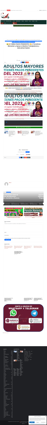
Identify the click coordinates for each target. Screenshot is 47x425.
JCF (4, 387)
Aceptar (32, 422)
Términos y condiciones (24, 422)
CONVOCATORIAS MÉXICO (23, 421)
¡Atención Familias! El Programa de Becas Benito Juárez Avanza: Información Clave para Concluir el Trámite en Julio (28, 299)
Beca (29, 352)
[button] (45, 416)
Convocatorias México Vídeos (12, 39)
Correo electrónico (6, 235)
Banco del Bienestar (6, 357)
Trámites (5, 416)
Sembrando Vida (5, 405)
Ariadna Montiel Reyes (6, 354)
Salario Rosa (5, 403)
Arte (4, 355)
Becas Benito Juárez (6, 359)
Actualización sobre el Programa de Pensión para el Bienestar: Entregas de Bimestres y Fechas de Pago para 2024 (38, 299)
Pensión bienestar (26, 358)
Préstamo (5, 400)
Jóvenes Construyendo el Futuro (7, 388)
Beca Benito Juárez (26, 353)
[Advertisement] (23, 5)
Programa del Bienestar (26, 359)
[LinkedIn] (24, 62)
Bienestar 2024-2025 (6, 361)
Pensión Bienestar (17, 42)
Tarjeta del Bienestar (26, 360)
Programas (27, 42)
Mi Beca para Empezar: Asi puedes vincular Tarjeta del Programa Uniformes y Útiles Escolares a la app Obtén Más (25, 133)
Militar (4, 391)
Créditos (5, 370)
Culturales (5, 371)
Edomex (5, 376)
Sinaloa (4, 407)
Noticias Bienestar (6, 392)
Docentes (5, 375)
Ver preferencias (43, 422)
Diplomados (5, 374)
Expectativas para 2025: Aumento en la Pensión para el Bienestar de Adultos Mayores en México (23, 197)
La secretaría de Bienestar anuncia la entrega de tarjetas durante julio (17, 124)
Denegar (38, 422)
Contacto (21, 422)
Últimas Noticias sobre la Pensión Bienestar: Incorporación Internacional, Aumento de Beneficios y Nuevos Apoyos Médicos (8, 299)
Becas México (5, 360)
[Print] (29, 157)
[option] (23, 196)
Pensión (13, 42)
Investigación (5, 385)
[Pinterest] (26, 62)
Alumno (29, 351)
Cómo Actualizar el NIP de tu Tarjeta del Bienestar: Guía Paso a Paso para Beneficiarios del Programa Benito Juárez (18, 252)
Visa (4, 417)
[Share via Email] (28, 157)
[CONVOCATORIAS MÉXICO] (5, 15)
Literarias (5, 390)
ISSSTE (4, 386)
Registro (30, 359)
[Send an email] (19, 60)
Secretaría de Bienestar (32, 42)
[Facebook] (21, 62)
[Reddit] (28, 62)
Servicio (5, 406)
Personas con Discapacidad (23, 42)
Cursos (4, 372)
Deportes (5, 373)
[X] (23, 62)
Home (8, 39)
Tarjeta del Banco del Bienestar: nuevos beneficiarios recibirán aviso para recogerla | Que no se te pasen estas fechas (39, 133)
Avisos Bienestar (5, 356)
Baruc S (18, 60)
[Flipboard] (28, 154)
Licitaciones (5, 389)
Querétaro (5, 402)
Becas (4, 358)
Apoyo (31, 351)
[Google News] (22, 154)
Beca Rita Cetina (30, 353)
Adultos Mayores (26, 351)
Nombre (5, 232)
